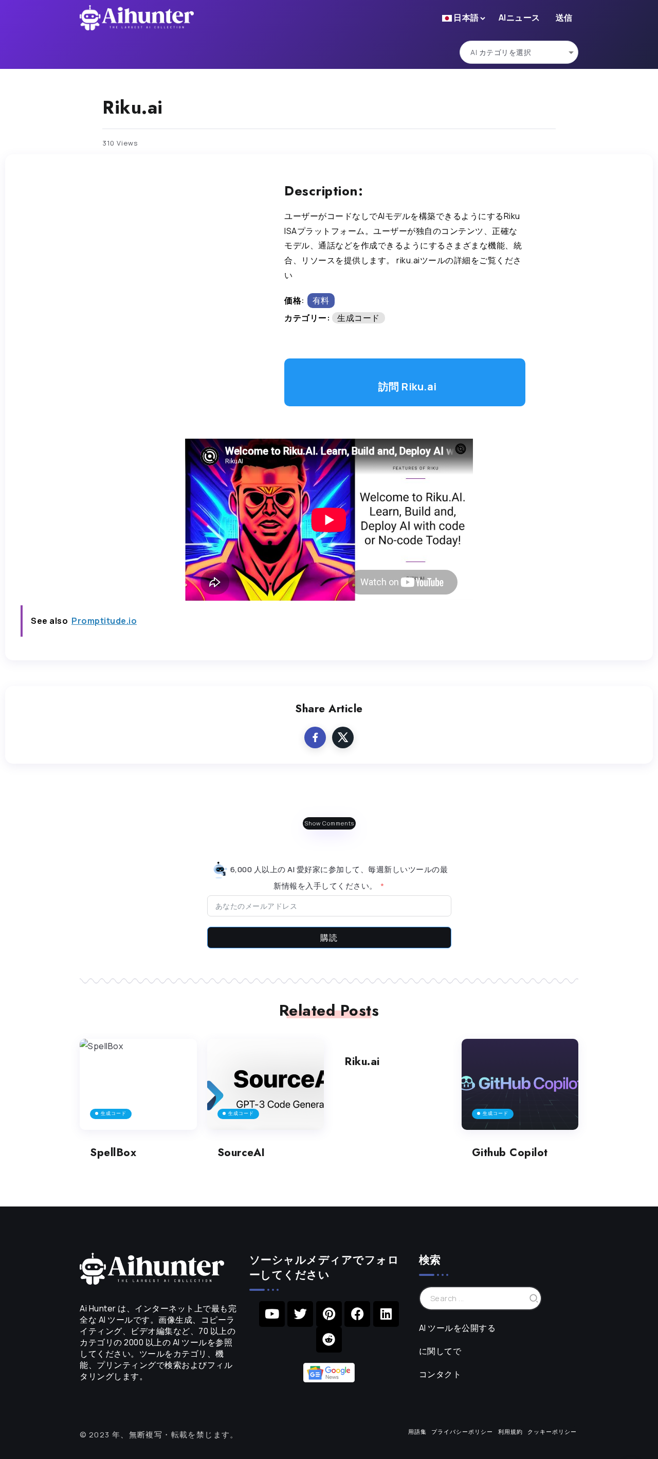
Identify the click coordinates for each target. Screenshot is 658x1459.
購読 (329, 937)
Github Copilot (510, 1152)
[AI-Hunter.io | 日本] (152, 1267)
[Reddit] (329, 1340)
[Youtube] (272, 1314)
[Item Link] (138, 1084)
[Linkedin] (386, 1314)
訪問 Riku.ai (407, 386)
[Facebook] (357, 1314)
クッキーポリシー (552, 1431)
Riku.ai (362, 1061)
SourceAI (241, 1152)
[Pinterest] (329, 1314)
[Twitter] (300, 1314)
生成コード (358, 317)
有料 (321, 300)
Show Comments (329, 823)
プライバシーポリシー (462, 1431)
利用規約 (510, 1431)
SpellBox (113, 1152)
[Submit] (534, 1298)
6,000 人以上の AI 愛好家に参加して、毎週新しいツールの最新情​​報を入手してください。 (338, 877)
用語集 (417, 1431)
